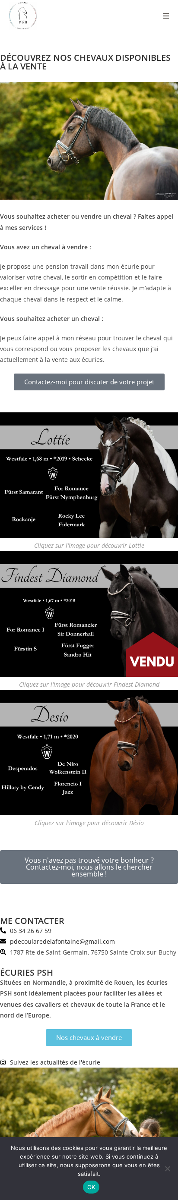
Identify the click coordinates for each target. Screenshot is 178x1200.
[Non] (167, 1168)
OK (91, 1187)
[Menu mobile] (166, 16)
